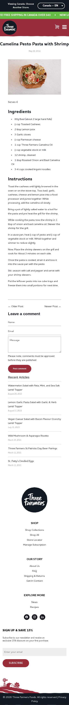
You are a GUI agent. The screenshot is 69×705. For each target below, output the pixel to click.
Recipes (34, 607)
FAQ (34, 571)
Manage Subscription (34, 545)
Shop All (34, 535)
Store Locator (34, 540)
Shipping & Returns (34, 576)
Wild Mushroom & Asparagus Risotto (28, 436)
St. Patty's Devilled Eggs (21, 461)
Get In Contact (34, 581)
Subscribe (16, 663)
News (34, 602)
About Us (35, 566)
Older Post (17, 306)
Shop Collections (34, 530)
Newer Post (51, 306)
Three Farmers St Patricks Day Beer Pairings (32, 448)
